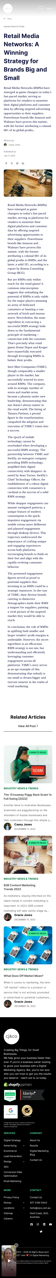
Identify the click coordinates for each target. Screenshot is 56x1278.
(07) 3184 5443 (38, 1202)
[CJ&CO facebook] (31, 1225)
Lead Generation (13, 1156)
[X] (11, 163)
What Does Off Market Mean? (23, 975)
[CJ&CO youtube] (50, 1225)
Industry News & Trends (14, 26)
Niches (7, 1202)
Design (8, 1161)
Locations (9, 1207)
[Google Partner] (11, 1112)
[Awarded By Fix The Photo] (29, 1111)
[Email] (23, 163)
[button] (28, 726)
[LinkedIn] (17, 163)
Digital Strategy (12, 1140)
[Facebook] (6, 163)
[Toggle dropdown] (23, 1161)
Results (34, 1145)
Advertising (10, 1145)
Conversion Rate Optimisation (13, 1174)
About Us (35, 1140)
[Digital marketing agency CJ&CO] (7, 8)
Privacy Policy (11, 1197)
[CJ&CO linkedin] (44, 1225)
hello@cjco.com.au (40, 1207)
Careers (8, 1218)
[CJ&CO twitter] (41, 1232)
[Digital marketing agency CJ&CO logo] (11, 1036)
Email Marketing (12, 1181)
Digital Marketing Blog (39, 1152)
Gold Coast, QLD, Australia (39, 1215)
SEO (6, 1166)
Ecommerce (10, 1150)
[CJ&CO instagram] (38, 1225)
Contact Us (36, 1159)
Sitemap (8, 1213)
